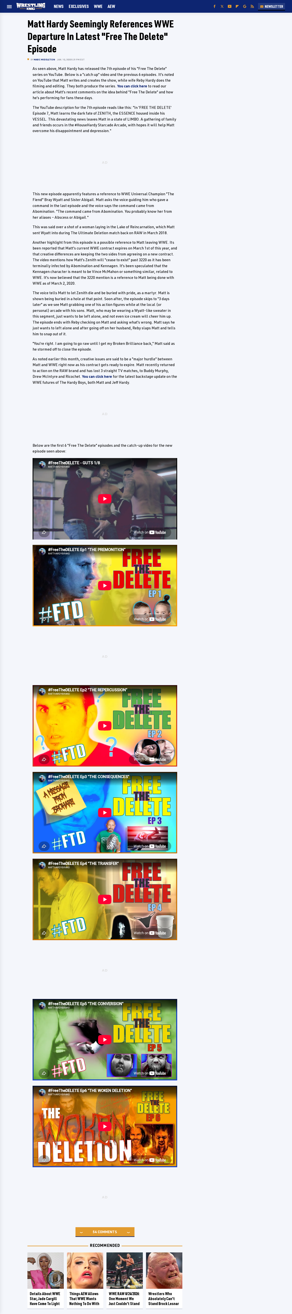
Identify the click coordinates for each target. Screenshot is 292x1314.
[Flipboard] (237, 6)
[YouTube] (229, 6)
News (59, 6)
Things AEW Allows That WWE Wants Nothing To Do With (84, 1298)
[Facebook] (214, 6)
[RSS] (252, 6)
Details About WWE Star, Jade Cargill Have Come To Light (45, 1298)
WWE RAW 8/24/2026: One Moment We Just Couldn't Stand (124, 1298)
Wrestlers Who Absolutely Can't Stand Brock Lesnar (163, 1298)
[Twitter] (222, 6)
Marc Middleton (44, 59)
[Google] (245, 6)
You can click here (132, 86)
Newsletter (274, 6)
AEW (111, 6)
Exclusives (79, 6)
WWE (98, 6)
